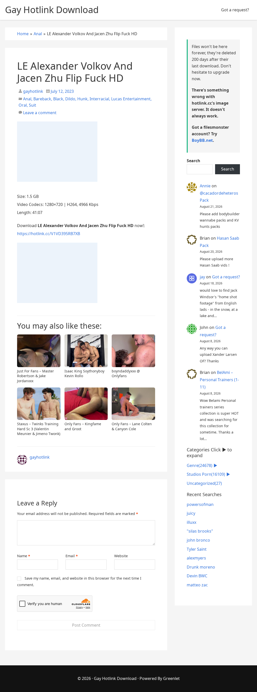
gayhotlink (32, 91)
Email (72, 555)
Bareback (42, 99)
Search (193, 160)
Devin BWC (197, 576)
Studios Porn (206, 474)
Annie (205, 186)
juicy (191, 513)
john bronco (198, 540)
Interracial (99, 99)
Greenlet (171, 678)
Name (23, 555)
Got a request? (235, 10)
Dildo (70, 99)
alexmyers (196, 558)
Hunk (82, 99)
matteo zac (197, 585)
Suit (32, 105)
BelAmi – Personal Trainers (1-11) (219, 380)
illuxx (191, 522)
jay (202, 277)
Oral (23, 105)
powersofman (200, 504)
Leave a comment (39, 112)
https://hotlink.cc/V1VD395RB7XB (48, 233)
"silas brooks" (200, 531)
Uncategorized (204, 483)
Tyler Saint (197, 549)
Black (58, 99)
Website (121, 555)
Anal (27, 99)
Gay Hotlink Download (115, 678)
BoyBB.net (202, 140)
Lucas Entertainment (131, 99)
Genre (199, 465)
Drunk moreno (201, 567)
